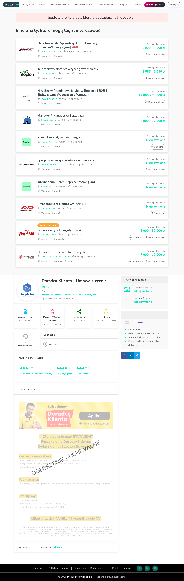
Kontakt (137, 4)
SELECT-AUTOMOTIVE (50, 51)
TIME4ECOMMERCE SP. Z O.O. (53, 164)
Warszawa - (50, 124)
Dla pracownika (82, 4)
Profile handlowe (107, 4)
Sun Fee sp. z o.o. (48, 234)
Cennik (42, 4)
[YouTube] (155, 568)
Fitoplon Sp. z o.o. (48, 73)
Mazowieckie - (51, 56)
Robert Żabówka (48, 120)
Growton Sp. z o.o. (48, 142)
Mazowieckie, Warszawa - (56, 261)
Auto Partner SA (48, 208)
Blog (122, 4)
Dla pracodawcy (59, 4)
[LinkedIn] (147, 568)
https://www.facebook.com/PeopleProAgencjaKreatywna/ (70, 294)
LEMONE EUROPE (48, 99)
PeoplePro (49, 287)
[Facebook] (140, 568)
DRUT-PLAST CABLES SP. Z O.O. (55, 256)
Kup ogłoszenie (155, 4)
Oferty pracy (28, 4)
